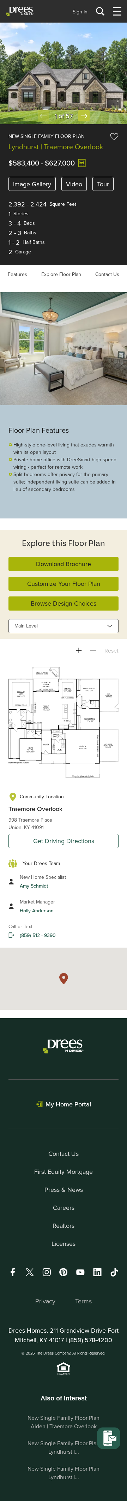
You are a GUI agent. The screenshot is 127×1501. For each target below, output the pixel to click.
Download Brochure (63, 563)
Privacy (45, 1301)
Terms (83, 1301)
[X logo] (29, 1272)
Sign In (80, 11)
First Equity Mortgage (63, 1171)
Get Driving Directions (63, 840)
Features (17, 274)
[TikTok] (114, 1272)
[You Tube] (80, 1272)
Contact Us (107, 274)
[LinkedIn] (97, 1272)
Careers (63, 1207)
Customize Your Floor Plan (63, 583)
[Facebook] (12, 1272)
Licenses (63, 1243)
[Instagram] (46, 1272)
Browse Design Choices (63, 603)
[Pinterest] (63, 1272)
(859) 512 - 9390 (38, 935)
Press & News (63, 1189)
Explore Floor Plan (61, 274)
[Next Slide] (84, 115)
